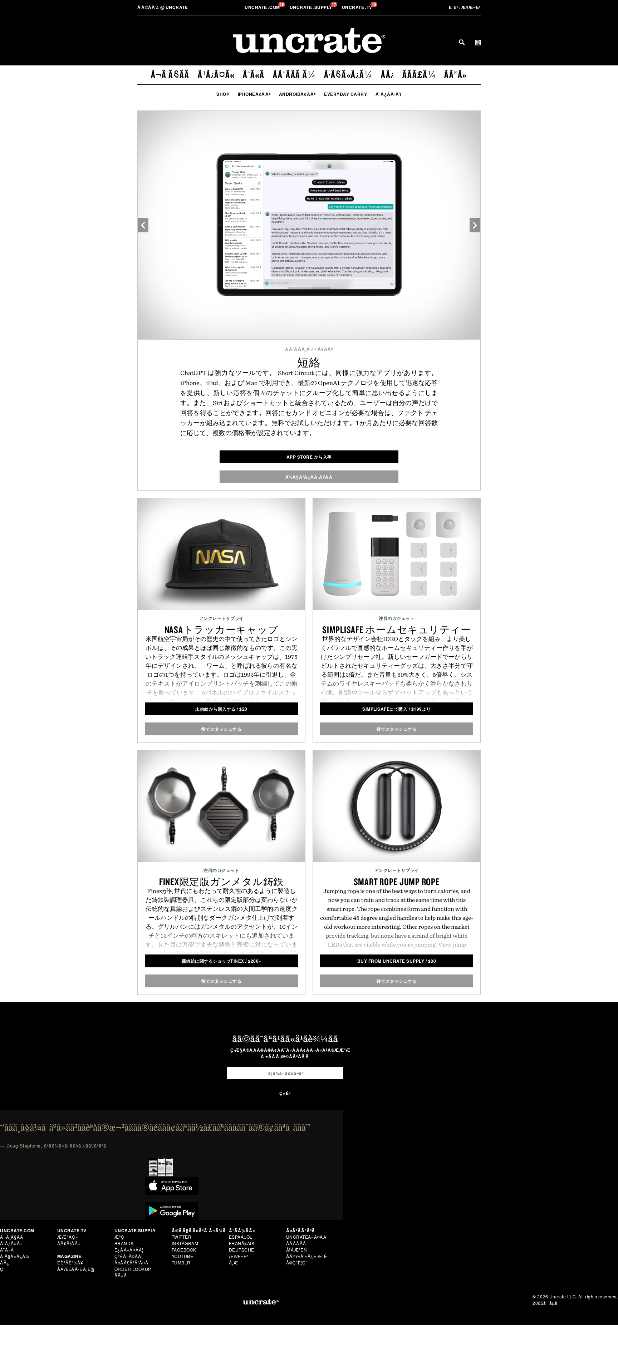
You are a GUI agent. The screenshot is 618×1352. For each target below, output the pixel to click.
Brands (124, 1243)
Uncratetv (358, 7)
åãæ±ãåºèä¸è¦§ (76, 1269)
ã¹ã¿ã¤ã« (216, 74)
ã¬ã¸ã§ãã (170, 74)
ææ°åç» (67, 1237)
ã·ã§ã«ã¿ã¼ (348, 74)
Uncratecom (263, 7)
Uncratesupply (312, 7)
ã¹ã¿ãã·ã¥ (389, 94)
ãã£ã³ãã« (69, 1243)
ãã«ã (120, 1275)
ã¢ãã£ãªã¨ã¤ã (131, 1262)
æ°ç (119, 1237)
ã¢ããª (325, 349)
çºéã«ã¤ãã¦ (128, 1256)
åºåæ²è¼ (297, 1250)
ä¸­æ (234, 1262)
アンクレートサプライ (221, 618)
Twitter (182, 1237)
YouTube (182, 1256)
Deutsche (241, 1250)
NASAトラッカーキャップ (222, 629)
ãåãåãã (296, 1243)
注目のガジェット (397, 618)
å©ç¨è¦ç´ (297, 1262)
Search (462, 42)
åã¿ (387, 74)
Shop (222, 94)
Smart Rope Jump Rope (397, 881)
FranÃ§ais (242, 1243)
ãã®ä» (455, 74)
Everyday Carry (345, 94)
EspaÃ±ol (240, 1237)
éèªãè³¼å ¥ (70, 1262)
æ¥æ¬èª (465, 7)
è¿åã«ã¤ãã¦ (128, 1250)
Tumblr (181, 1262)
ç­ (2, 1269)
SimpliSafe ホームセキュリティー (396, 629)
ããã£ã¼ (419, 74)
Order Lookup (132, 1269)
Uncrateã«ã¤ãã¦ (307, 1237)
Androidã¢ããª (297, 94)
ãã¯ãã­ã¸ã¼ (294, 74)
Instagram (185, 1243)
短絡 (309, 362)
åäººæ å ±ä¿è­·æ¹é (307, 1256)
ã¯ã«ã (254, 74)
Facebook (184, 1250)
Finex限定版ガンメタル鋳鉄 (221, 881)
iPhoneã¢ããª (254, 94)
